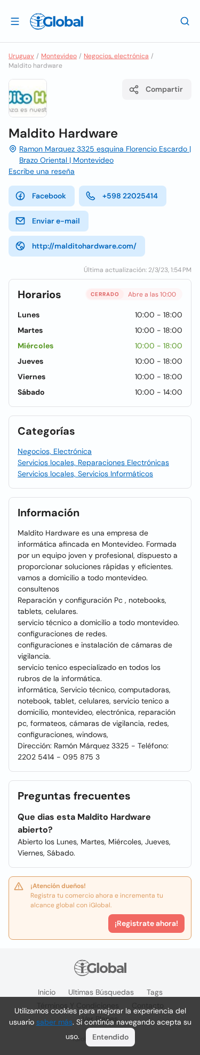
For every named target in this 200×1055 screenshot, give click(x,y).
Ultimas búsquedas (101, 992)
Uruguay (21, 56)
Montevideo (59, 56)
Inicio (46, 992)
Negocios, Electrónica (55, 451)
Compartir (164, 89)
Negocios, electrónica (116, 56)
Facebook (49, 196)
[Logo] (56, 21)
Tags (155, 992)
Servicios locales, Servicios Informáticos (85, 473)
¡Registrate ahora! (146, 923)
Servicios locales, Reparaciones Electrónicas (93, 462)
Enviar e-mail (56, 221)
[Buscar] (185, 20)
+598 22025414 (130, 196)
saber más (54, 1022)
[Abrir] (15, 20)
